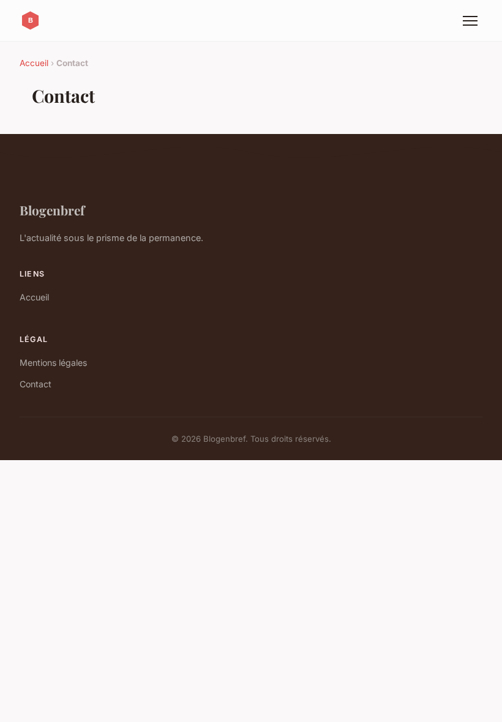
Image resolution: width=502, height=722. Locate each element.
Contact (35, 384)
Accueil (34, 63)
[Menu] (470, 21)
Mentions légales (53, 362)
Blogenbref (52, 209)
